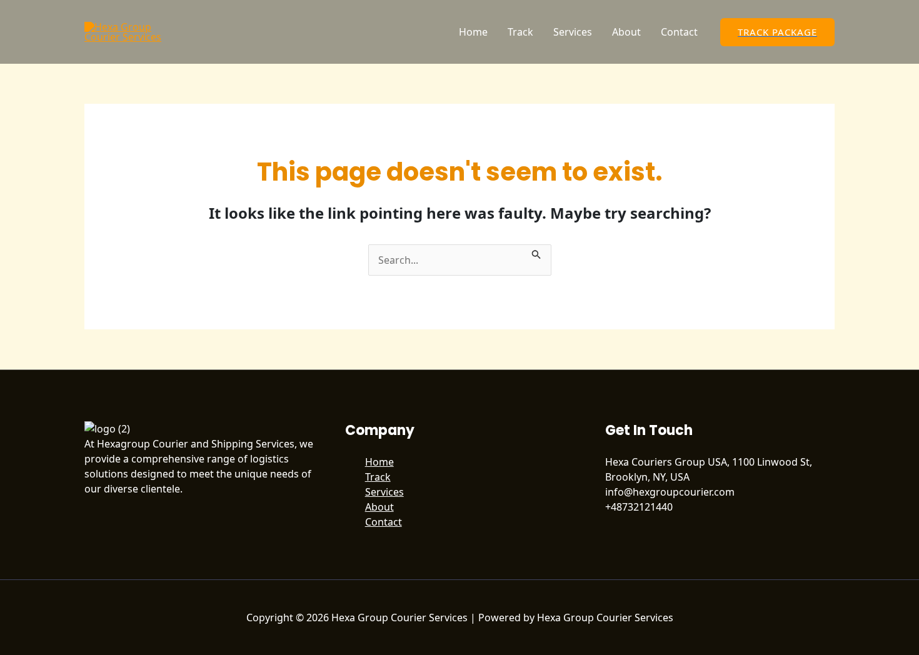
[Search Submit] (536, 251)
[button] (777, 32)
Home (473, 32)
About (626, 32)
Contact (679, 32)
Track (520, 32)
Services (572, 32)
